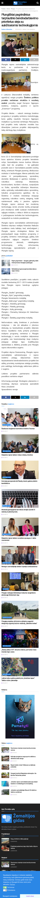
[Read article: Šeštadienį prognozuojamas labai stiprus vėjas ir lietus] (5, 271)
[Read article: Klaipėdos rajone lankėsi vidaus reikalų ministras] (20, 443)
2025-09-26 (14, 841)
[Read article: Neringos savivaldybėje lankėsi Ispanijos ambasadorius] (20, 555)
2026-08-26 (14, 777)
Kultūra (5, 589)
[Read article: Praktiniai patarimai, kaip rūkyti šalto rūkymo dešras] (5, 848)
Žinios (8, 9)
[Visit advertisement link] (20, 717)
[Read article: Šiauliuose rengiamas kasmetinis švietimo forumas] (20, 417)
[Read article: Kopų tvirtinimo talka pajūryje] (5, 841)
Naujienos (6, 424)
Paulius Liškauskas (6, 29)
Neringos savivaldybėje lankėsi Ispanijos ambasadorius (19, 566)
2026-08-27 (14, 752)
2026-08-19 (5, 514)
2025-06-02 (14, 850)
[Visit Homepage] (20, 3)
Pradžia (3, 9)
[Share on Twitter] (15, 59)
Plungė (13, 9)
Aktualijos (6, 451)
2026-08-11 (5, 683)
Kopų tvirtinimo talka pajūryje (19, 839)
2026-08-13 (5, 597)
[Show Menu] (2, 3)
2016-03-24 (18, 29)
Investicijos (7, 617)
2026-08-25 (15, 265)
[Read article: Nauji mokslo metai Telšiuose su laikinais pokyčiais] (5, 767)
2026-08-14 (5, 542)
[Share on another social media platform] (34, 59)
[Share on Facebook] (5, 59)
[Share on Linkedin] (25, 59)
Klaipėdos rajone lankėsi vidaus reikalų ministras (17, 455)
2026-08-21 (15, 273)
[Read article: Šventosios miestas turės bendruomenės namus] (5, 750)
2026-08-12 (5, 654)
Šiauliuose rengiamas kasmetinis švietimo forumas (18, 429)
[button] (5, 887)
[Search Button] (38, 3)
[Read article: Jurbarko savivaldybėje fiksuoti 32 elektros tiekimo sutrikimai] (5, 792)
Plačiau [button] (12, 884)
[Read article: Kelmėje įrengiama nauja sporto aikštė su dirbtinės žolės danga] (5, 758)
